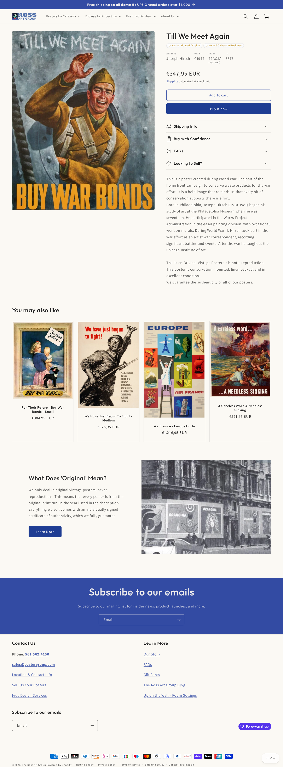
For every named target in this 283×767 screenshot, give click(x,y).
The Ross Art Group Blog (164, 684)
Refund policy (84, 764)
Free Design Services (29, 695)
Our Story (152, 654)
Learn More (45, 531)
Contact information (181, 764)
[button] (62, 16)
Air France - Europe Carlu (174, 426)
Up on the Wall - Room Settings (170, 695)
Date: (198, 53)
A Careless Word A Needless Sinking (240, 407)
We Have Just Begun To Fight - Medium (109, 418)
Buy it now (219, 108)
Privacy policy (107, 764)
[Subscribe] (179, 619)
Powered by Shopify (59, 765)
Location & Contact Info (32, 674)
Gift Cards (152, 674)
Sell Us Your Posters (29, 684)
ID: (227, 53)
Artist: (171, 53)
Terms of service (130, 764)
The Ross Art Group (34, 765)
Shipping (172, 81)
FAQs (148, 664)
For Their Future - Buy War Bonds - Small (43, 409)
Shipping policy (154, 764)
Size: (211, 53)
